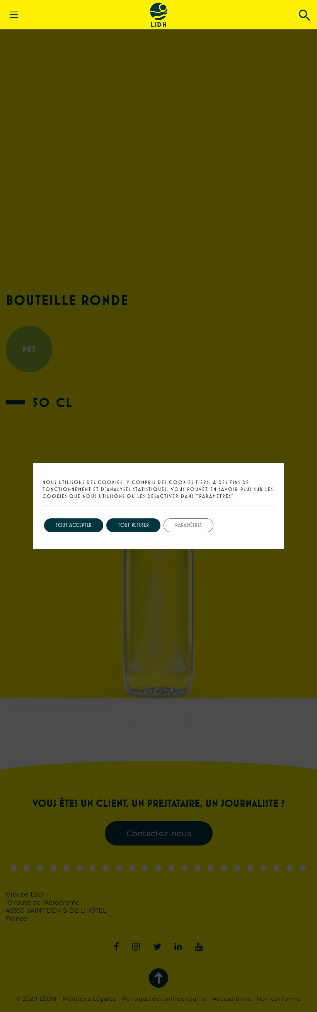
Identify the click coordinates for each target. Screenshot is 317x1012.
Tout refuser (133, 525)
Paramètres (188, 525)
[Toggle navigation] (11, 7)
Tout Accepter (74, 525)
